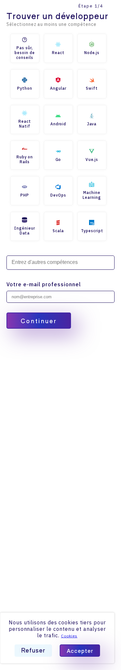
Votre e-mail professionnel (43, 284)
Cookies (69, 635)
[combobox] (60, 263)
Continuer (39, 320)
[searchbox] (60, 262)
